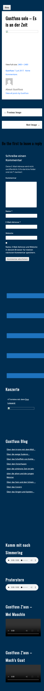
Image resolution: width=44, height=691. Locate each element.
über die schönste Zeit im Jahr (20, 468)
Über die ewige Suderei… (18, 454)
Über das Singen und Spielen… (20, 491)
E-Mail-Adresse (13, 222)
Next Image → (33, 124)
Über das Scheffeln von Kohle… (21, 459)
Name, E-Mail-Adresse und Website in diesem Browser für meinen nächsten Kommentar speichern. (21, 250)
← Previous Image (12, 112)
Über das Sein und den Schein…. (21, 482)
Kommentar (11, 178)
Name (9, 211)
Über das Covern (14, 487)
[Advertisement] (21, 516)
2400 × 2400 (23, 64)
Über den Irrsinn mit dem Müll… (21, 449)
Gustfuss (10, 70)
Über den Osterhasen (17, 464)
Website (9, 233)
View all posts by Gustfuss (17, 93)
